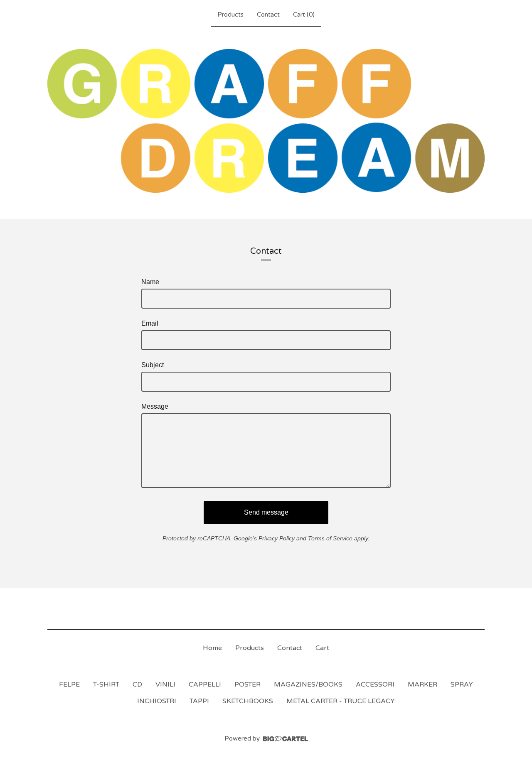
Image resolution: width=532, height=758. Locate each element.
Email (149, 323)
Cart (322, 648)
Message (154, 406)
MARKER (422, 684)
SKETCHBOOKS (247, 701)
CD (137, 684)
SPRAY (462, 684)
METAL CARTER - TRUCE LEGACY (340, 701)
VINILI (165, 684)
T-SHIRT (106, 684)
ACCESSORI (375, 684)
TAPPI (199, 701)
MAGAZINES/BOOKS (308, 684)
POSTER (247, 684)
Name (150, 281)
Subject (152, 364)
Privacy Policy (277, 538)
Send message (266, 512)
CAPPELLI (205, 684)
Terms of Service (330, 538)
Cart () (304, 14)
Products (230, 14)
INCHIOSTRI (156, 701)
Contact (268, 14)
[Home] (266, 121)
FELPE (69, 684)
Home (212, 648)
